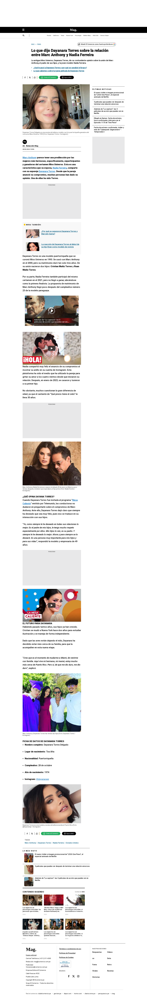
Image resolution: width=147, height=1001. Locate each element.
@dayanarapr (42, 779)
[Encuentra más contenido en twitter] (29, 77)
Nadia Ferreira (58, 843)
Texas (62, 35)
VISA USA (95, 35)
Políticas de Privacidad (67, 953)
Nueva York (69, 35)
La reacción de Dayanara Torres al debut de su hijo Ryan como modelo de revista (60, 245)
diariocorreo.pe (90, 993)
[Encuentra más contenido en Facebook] (25, 77)
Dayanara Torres (44, 843)
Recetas (110, 971)
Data (109, 958)
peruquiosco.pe (103, 993)
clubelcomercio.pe (44, 993)
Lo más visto (30, 851)
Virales (95, 971)
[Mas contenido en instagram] (78, 976)
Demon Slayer (104, 35)
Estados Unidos (72, 843)
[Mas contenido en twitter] (73, 976)
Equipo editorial (31, 955)
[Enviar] (24, 36)
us (93, 958)
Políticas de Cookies (66, 957)
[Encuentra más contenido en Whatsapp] (34, 77)
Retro (109, 965)
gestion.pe (57, 993)
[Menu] (24, 30)
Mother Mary (87, 35)
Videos (110, 952)
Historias (96, 977)
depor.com (67, 993)
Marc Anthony (30, 843)
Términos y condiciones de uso (70, 949)
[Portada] (31, 953)
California (56, 35)
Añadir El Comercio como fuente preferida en (97, 44)
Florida (49, 35)
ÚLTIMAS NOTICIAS (102, 89)
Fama (94, 965)
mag (113, 993)
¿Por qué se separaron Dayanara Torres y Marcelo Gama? (59, 232)
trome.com (78, 993)
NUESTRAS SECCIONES (99, 948)
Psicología (78, 35)
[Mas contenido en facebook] (68, 976)
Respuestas (97, 952)
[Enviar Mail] (24, 146)
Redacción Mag (32, 146)
